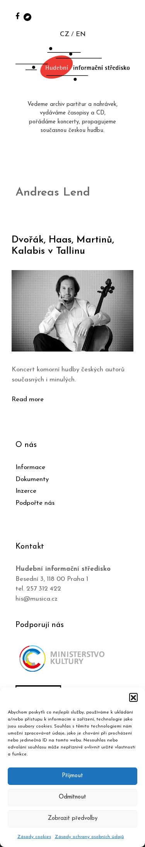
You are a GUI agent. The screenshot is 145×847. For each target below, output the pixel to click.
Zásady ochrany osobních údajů (89, 837)
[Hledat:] (130, 16)
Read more (28, 399)
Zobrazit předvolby (72, 818)
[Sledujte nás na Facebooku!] (17, 15)
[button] (133, 697)
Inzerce (25, 491)
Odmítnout (72, 797)
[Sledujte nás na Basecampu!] (27, 16)
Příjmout (72, 776)
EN (80, 34)
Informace (30, 467)
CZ (64, 34)
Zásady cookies (34, 837)
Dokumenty (32, 479)
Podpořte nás (35, 503)
